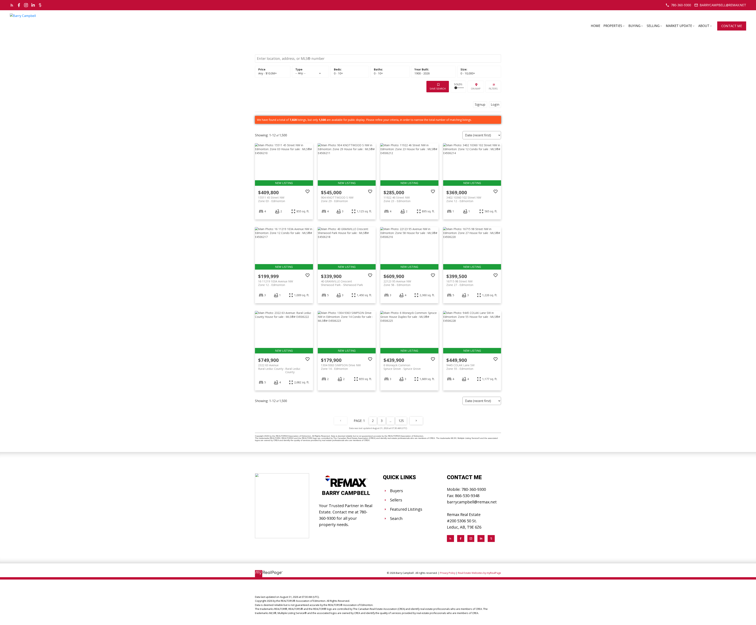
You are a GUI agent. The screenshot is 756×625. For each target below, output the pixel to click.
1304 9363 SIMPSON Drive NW (341, 366)
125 (401, 421)
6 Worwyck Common (402, 366)
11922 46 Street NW (397, 199)
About (703, 26)
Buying (634, 26)
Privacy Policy (447, 573)
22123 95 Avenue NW (397, 283)
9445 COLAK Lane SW (460, 366)
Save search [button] (438, 88)
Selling (653, 26)
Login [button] (495, 104)
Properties (612, 26)
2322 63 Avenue (279, 366)
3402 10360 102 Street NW (463, 199)
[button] (678, 5)
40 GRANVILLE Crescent (342, 283)
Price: (267, 73)
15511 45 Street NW (271, 199)
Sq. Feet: (467, 73)
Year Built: (422, 73)
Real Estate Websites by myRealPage (479, 573)
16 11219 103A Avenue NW (275, 283)
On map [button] (476, 88)
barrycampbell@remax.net (723, 5)
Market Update (679, 26)
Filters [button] (493, 88)
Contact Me (731, 26)
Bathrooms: (378, 73)
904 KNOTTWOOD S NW (337, 199)
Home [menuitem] (595, 26)
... (390, 421)
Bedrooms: (338, 73)
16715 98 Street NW (459, 283)
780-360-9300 (681, 5)
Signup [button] (480, 104)
